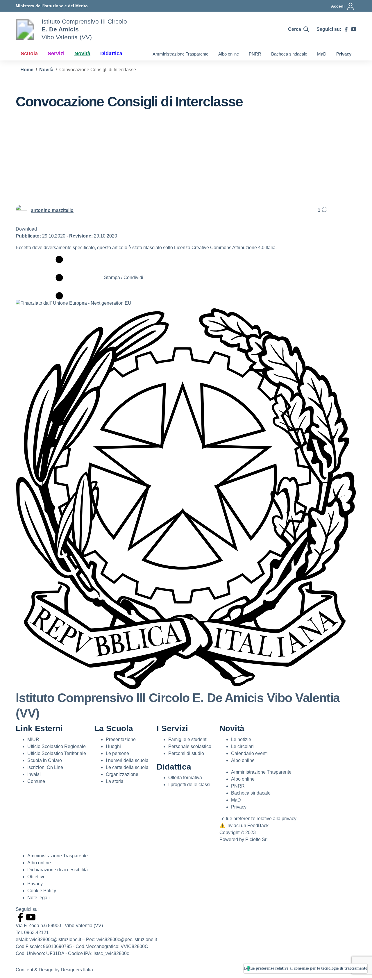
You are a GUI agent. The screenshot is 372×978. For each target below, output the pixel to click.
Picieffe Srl (256, 839)
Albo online (228, 53)
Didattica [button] (111, 53)
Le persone (117, 753)
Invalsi (34, 774)
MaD (321, 53)
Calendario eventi (249, 753)
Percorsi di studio (186, 753)
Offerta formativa (185, 777)
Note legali (38, 897)
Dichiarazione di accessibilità (57, 869)
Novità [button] (82, 53)
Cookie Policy (41, 890)
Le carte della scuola (127, 767)
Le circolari (242, 746)
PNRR (255, 53)
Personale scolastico (189, 746)
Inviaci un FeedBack (244, 825)
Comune (36, 781)
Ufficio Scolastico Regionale (56, 746)
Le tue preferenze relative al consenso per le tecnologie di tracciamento (305, 968)
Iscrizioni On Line (45, 767)
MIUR (33, 739)
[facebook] (346, 29)
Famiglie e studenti (188, 739)
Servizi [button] (56, 53)
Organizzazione (122, 774)
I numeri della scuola (127, 760)
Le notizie (241, 739)
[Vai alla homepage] (25, 29)
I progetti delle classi (189, 784)
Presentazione (121, 739)
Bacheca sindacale (289, 53)
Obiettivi (35, 876)
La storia (115, 781)
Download (26, 228)
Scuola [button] (29, 53)
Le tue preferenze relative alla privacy (257, 818)
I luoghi (113, 746)
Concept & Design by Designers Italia (54, 969)
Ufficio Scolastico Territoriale (56, 753)
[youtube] (353, 29)
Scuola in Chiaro (44, 760)
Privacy (343, 53)
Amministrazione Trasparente (180, 53)
